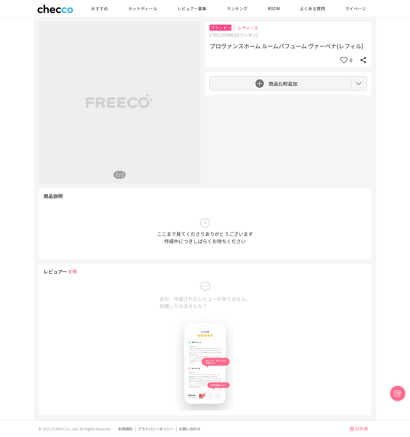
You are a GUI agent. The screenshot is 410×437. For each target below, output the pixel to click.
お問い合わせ (189, 428)
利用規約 (125, 428)
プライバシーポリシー (156, 428)
